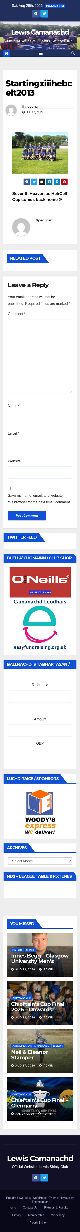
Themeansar (40, 1201)
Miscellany (58, 1215)
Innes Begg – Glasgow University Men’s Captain (39, 961)
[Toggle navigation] (41, 53)
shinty (30, 950)
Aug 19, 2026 (25, 969)
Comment (16, 314)
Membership (36, 1215)
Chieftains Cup (21, 998)
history (17, 950)
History (16, 1215)
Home (12, 1207)
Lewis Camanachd (40, 32)
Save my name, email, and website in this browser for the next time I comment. (39, 499)
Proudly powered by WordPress (27, 1197)
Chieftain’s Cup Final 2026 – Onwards (37, 1007)
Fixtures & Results (56, 1207)
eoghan (33, 107)
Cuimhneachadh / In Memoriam (30, 1046)
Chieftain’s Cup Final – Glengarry (39, 1103)
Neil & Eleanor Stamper (29, 1055)
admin (48, 969)
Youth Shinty (38, 1222)
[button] (73, 53)
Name (14, 406)
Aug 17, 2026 (25, 1065)
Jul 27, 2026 (24, 1113)
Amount (40, 719)
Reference (40, 685)
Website (14, 461)
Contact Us (30, 1207)
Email (13, 433)
